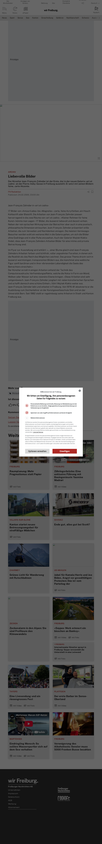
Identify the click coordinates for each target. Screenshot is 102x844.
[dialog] (51, 422)
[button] (51, 418)
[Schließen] (79, 390)
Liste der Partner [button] (38, 432)
